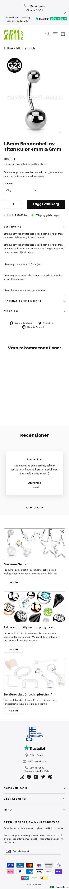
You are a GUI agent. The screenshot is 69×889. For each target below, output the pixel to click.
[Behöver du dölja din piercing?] (34, 674)
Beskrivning (13, 227)
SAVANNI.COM (16, 788)
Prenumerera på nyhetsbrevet (32, 822)
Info (8, 809)
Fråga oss (11, 311)
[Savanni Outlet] (34, 543)
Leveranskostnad (22, 164)
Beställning (15, 798)
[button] (59, 887)
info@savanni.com (37, 761)
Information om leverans (22, 301)
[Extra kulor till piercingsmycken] (34, 607)
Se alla (13, 582)
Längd (8, 184)
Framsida (29, 48)
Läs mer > (9, 842)
